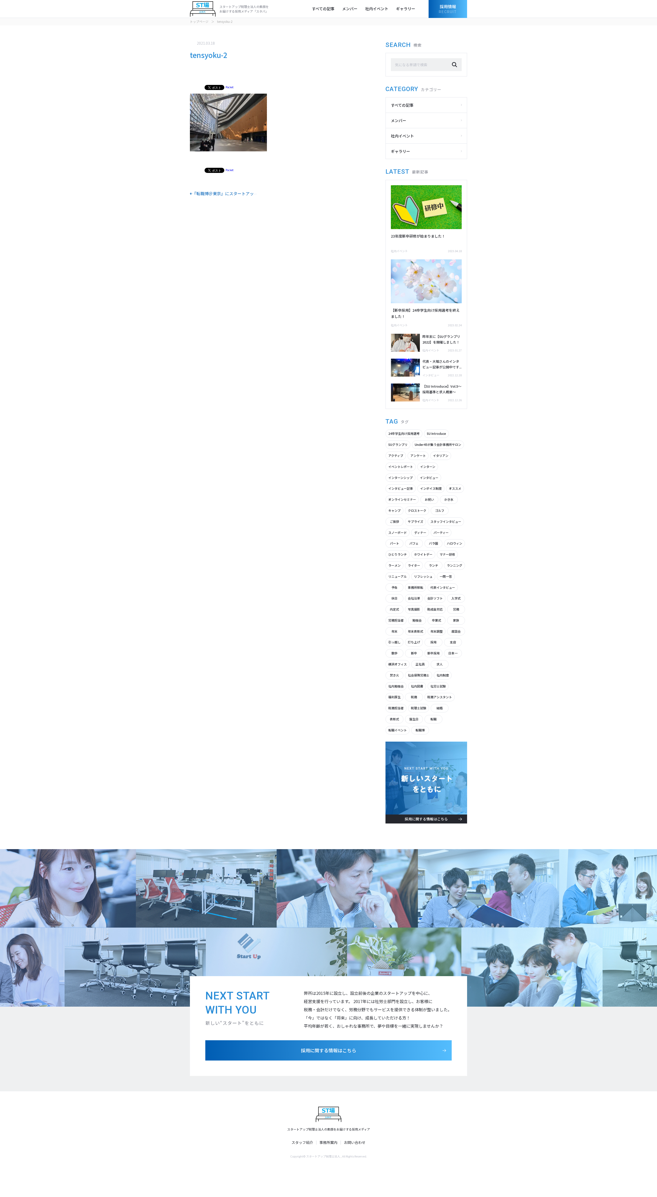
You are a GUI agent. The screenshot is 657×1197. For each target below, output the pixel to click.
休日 (394, 598)
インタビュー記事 (400, 488)
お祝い (429, 499)
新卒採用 (433, 653)
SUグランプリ (398, 444)
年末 (394, 631)
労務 (456, 609)
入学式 (456, 598)
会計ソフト (435, 598)
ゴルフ (439, 510)
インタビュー (429, 477)
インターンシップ (400, 477)
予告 (394, 587)
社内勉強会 (396, 686)
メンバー (350, 8)
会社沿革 (414, 598)
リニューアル (397, 576)
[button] (454, 64)
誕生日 (414, 719)
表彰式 (394, 719)
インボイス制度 (431, 488)
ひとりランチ (397, 554)
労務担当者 (396, 620)
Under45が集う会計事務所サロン (438, 444)
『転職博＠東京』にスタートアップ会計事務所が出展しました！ (251, 193)
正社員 (420, 664)
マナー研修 (447, 554)
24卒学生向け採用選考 (404, 433)
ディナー (420, 532)
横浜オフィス (397, 664)
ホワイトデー (423, 554)
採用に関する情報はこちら (328, 1050)
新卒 (414, 653)
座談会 (456, 631)
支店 (453, 642)
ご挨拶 (394, 521)
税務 (414, 697)
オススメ (455, 488)
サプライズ (415, 521)
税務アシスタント (439, 697)
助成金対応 (435, 609)
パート (394, 543)
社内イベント (376, 8)
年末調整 (436, 631)
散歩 (394, 653)
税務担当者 (396, 708)
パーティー (441, 532)
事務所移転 (415, 587)
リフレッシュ (423, 576)
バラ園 (433, 543)
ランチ (433, 565)
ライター (414, 565)
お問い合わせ (354, 1143)
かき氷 (448, 499)
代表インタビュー (442, 587)
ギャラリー (405, 8)
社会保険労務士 (418, 675)
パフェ (414, 543)
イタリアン (440, 455)
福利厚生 (394, 697)
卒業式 (436, 620)
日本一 (453, 653)
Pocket (230, 87)
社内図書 (417, 686)
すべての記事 (323, 8)
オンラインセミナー (402, 499)
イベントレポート (400, 466)
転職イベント (397, 730)
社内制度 (443, 675)
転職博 (420, 730)
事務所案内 (328, 1143)
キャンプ (394, 510)
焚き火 (394, 675)
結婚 (440, 708)
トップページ (199, 21)
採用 (433, 642)
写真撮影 (414, 609)
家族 (456, 620)
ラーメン (394, 565)
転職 (433, 719)
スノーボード (397, 532)
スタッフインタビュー (445, 521)
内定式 (394, 609)
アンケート (418, 455)
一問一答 (446, 576)
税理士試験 (418, 708)
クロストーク (417, 510)
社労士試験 (438, 686)
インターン (427, 466)
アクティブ (395, 455)
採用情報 (448, 8)
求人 (440, 664)
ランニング (454, 565)
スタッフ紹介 (302, 1143)
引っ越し (394, 642)
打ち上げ (414, 642)
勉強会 (417, 620)
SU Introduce (436, 433)
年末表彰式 (415, 631)
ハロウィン (454, 543)
